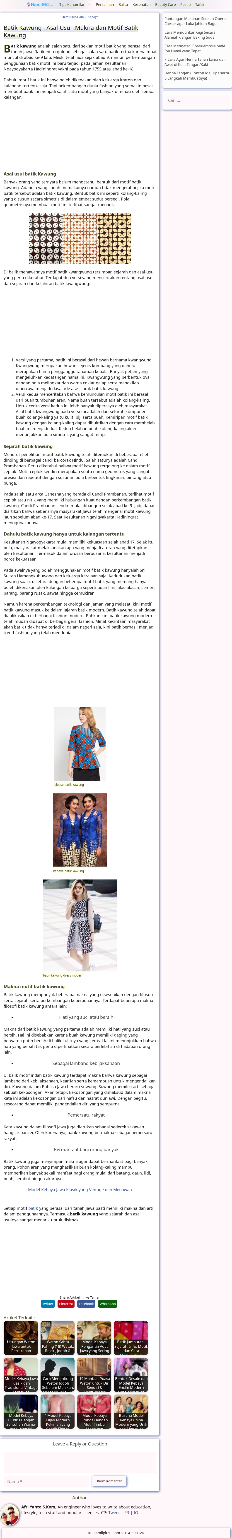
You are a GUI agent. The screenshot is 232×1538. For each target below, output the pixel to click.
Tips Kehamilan (72, 4)
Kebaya (92, 17)
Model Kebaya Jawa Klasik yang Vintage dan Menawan (80, 1189)
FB (126, 1512)
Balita (123, 4)
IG (136, 1512)
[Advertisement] (80, 137)
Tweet (114, 1512)
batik (33, 1208)
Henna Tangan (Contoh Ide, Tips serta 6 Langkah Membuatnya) (196, 75)
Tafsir (200, 4)
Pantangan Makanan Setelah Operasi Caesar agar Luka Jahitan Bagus (196, 21)
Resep (185, 4)
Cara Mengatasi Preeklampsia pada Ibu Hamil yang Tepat (194, 48)
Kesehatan (142, 4)
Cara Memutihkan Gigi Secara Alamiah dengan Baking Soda (189, 35)
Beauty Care (165, 4)
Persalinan (105, 4)
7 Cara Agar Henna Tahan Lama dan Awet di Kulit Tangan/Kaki (195, 62)
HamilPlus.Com (73, 17)
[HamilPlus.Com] (41, 4)
